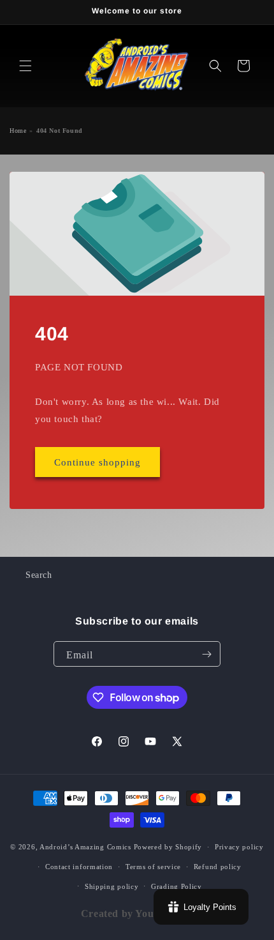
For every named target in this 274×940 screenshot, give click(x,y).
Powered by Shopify (168, 847)
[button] (25, 66)
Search (38, 575)
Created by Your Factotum (143, 913)
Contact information (79, 866)
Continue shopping (97, 462)
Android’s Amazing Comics (85, 847)
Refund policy (218, 866)
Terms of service (153, 866)
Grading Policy (176, 886)
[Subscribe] (206, 654)
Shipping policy (112, 886)
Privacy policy (239, 847)
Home (18, 130)
